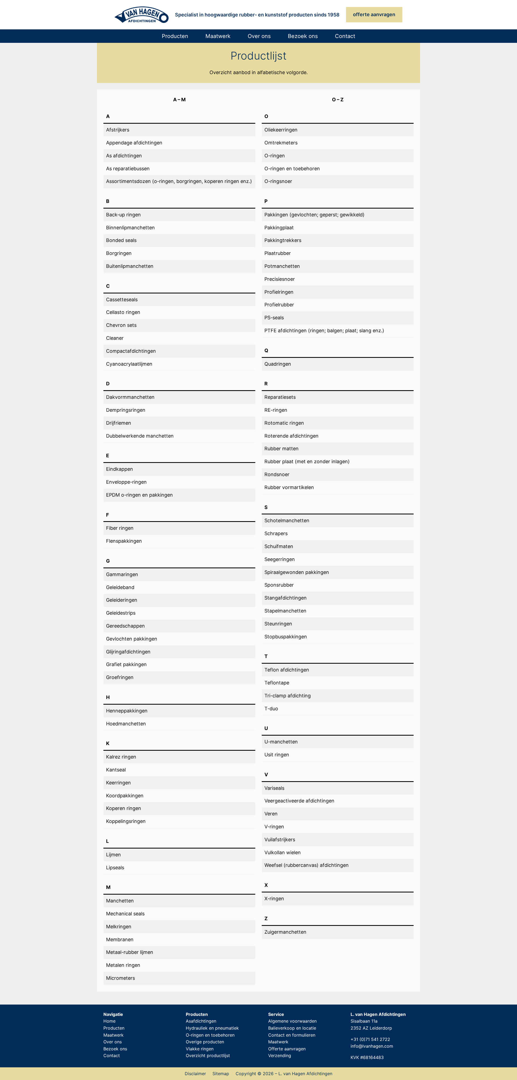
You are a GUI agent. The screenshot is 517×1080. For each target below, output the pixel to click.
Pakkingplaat (279, 227)
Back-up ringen (123, 214)
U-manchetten (281, 742)
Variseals (274, 788)
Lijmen (113, 854)
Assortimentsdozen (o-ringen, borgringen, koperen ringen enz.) (179, 181)
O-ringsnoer (278, 181)
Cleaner (115, 338)
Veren (271, 813)
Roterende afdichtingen (291, 436)
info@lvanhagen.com (372, 1046)
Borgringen (119, 253)
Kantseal (116, 770)
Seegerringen (279, 559)
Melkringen (118, 926)
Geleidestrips (120, 613)
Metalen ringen (123, 965)
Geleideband (120, 587)
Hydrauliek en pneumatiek (212, 1028)
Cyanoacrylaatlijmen (129, 364)
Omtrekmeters (281, 143)
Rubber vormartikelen (289, 487)
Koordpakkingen (125, 795)
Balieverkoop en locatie (292, 1028)
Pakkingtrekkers (282, 240)
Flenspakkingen (124, 541)
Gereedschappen (125, 626)
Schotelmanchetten (286, 520)
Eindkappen (119, 469)
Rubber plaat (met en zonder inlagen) (307, 461)
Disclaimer (195, 1073)
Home (109, 1021)
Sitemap (220, 1073)
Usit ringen (276, 754)
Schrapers (276, 533)
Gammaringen (122, 574)
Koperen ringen (123, 808)
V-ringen (274, 826)
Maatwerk (113, 1035)
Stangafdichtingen (285, 598)
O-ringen (274, 155)
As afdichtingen (124, 155)
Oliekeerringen (281, 130)
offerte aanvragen (374, 14)
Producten (113, 1028)
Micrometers (120, 978)
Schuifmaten (278, 546)
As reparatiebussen (128, 168)
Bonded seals (121, 240)
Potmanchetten (282, 266)
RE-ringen (275, 410)
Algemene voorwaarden (292, 1021)
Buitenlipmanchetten (129, 266)
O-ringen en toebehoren (292, 168)
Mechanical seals (125, 913)
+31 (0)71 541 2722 (370, 1039)
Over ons (112, 1041)
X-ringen (274, 898)
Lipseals (115, 867)
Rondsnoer (276, 474)
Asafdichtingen (201, 1021)
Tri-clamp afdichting (287, 695)
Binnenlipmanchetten (130, 227)
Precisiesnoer (279, 279)
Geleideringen (121, 600)
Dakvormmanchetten (130, 397)
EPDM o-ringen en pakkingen (139, 495)
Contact (111, 1055)
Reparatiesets (280, 397)
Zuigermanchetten (285, 932)
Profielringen (279, 292)
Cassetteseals (122, 299)
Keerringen (118, 782)
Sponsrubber (279, 585)
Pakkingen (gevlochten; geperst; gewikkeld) (314, 214)
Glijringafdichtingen (128, 652)
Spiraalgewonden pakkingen (296, 572)
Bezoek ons (115, 1048)
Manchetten (120, 901)
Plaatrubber (277, 253)
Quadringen (277, 364)
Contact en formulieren (291, 1035)
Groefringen (120, 677)
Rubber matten (281, 448)
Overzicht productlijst (208, 1055)
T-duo (271, 708)
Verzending (279, 1055)
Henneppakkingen (127, 711)
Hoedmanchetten (126, 723)
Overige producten (205, 1041)
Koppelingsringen (126, 821)
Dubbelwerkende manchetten (140, 436)
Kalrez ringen (121, 757)
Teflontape (276, 683)
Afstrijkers (117, 130)
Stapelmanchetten (285, 611)
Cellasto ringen (123, 312)
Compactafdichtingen (131, 351)
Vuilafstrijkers (279, 839)
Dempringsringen (125, 410)
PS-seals (274, 317)
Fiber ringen (120, 528)
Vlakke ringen (200, 1048)
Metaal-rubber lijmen (129, 952)
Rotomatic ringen (284, 423)
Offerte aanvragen (287, 1048)
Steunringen (278, 623)
